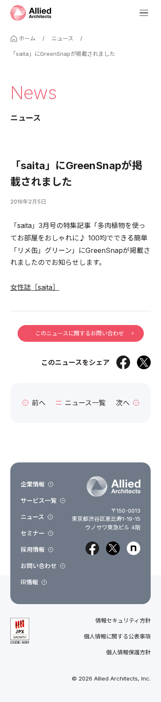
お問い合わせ (39, 565)
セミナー (33, 533)
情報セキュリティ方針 (123, 620)
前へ (39, 402)
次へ (123, 402)
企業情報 (33, 484)
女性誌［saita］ (34, 287)
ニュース (62, 38)
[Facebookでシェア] (123, 362)
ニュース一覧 (85, 402)
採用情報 (33, 549)
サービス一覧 (39, 500)
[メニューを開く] (144, 13)
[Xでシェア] (144, 362)
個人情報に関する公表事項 (117, 636)
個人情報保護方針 (128, 652)
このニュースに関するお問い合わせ (79, 333)
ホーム (27, 38)
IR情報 (29, 582)
